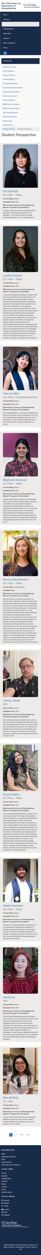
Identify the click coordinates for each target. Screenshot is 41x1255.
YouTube (6, 1209)
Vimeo (5, 1212)
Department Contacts (8, 1157)
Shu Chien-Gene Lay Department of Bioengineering (11, 5)
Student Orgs (7, 121)
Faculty (3, 1173)
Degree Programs (9, 75)
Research (6, 19)
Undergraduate (8, 29)
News (3, 1159)
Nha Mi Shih (10, 1097)
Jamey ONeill (11, 700)
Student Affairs (6, 1162)
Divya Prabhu (11, 794)
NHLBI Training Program (11, 108)
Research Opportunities (11, 92)
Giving (5, 48)
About (5, 15)
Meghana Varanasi (15, 480)
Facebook (5, 1200)
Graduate (6, 24)
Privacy (27, 1247)
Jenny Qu (9, 997)
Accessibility (19, 1247)
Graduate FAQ (7, 125)
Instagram (6, 1215)
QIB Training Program (10, 112)
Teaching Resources (10, 96)
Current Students (9, 79)
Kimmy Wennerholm (16, 579)
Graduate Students (9, 129)
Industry (4, 1187)
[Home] (31, 6)
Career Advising (8, 71)
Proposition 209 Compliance (10, 1165)
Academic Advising (9, 67)
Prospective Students (10, 83)
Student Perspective (10, 117)
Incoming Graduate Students (13, 88)
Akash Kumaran (13, 905)
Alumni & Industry (9, 43)
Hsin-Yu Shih (11, 393)
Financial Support (9, 100)
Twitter (5, 1206)
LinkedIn (6, 1203)
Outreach (6, 38)
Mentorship (7, 33)
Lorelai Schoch (12, 275)
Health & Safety (6, 1192)
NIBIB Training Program (11, 104)
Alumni (3, 1184)
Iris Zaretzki (10, 191)
